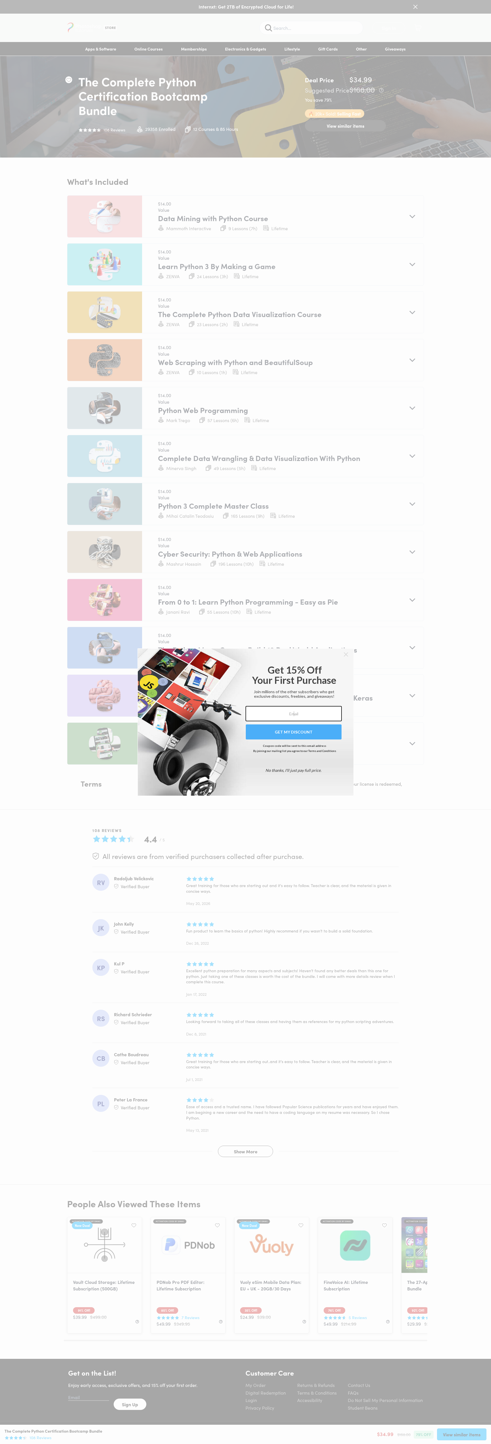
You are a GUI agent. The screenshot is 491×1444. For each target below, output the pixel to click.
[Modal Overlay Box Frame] (246, 722)
